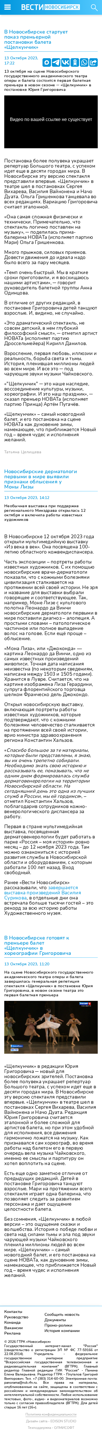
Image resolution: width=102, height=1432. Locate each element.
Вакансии (13, 1328)
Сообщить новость (62, 1314)
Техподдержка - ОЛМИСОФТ (51, 1427)
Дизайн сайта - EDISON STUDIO (51, 1421)
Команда (12, 1322)
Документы (55, 1320)
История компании (62, 1330)
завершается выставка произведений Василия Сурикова (42, 892)
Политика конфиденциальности (51, 1414)
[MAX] (46, 62)
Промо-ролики (58, 1325)
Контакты (13, 1311)
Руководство (16, 1317)
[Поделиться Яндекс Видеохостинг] (93, 62)
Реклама (12, 1333)
